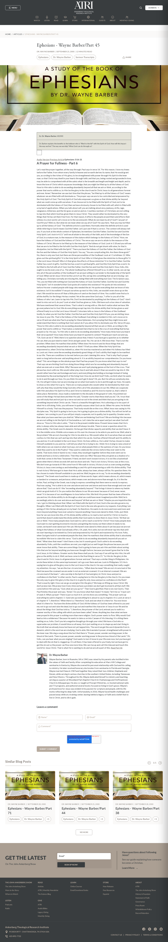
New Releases (108, 887)
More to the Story (12, 890)
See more (84, 832)
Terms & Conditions (153, 935)
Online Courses (76, 887)
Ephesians (43, 57)
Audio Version (43, 159)
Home (8, 34)
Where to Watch (11, 894)
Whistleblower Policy (143, 909)
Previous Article (57, 159)
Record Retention (142, 913)
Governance (140, 902)
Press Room (140, 906)
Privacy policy (132, 935)
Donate (153, 8)
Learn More (130, 867)
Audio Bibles (42, 908)
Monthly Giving (43, 916)
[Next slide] (160, 762)
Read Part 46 (116, 648)
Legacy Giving (43, 912)
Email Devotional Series (79, 890)
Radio (7, 908)
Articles (41, 887)
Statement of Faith (142, 898)
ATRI (40, 905)
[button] (140, 7)
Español (106, 894)
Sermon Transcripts (85, 57)
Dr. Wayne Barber (45, 52)
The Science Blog (44, 894)
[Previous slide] (149, 762)
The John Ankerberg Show (15, 887)
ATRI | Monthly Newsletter (48, 890)
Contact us (116, 935)
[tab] (18, 763)
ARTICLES (18, 34)
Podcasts (8, 905)
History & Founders (142, 894)
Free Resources (108, 890)
